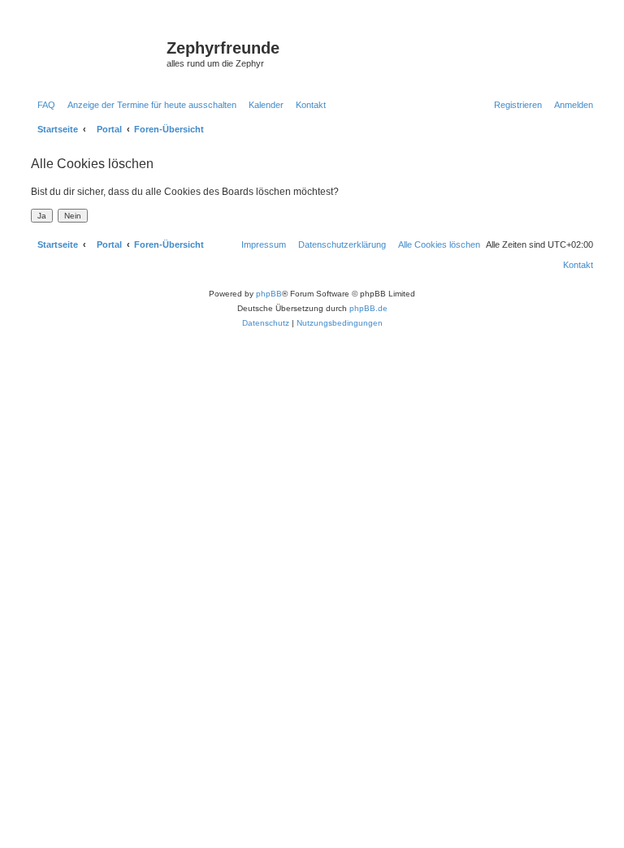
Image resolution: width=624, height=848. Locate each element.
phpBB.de (368, 308)
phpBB (269, 293)
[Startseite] (97, 53)
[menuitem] (43, 105)
